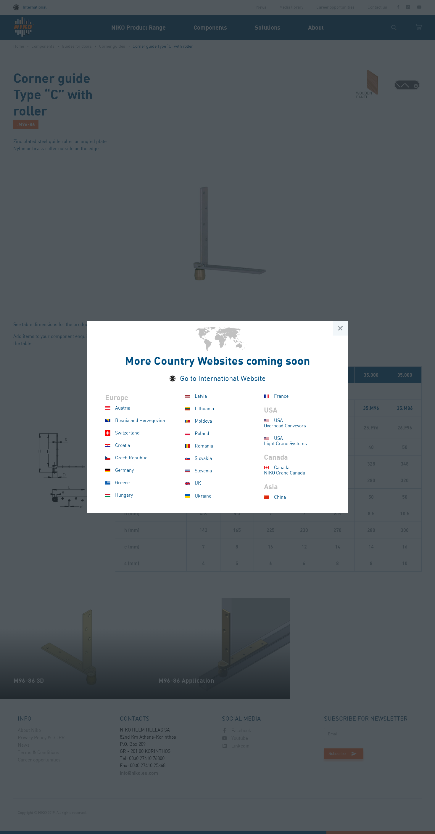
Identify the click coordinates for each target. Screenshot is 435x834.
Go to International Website (223, 379)
